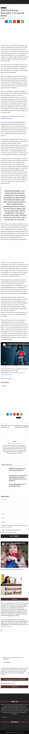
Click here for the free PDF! (7, 683)
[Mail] (16, 726)
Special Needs (3, 7)
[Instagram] (8, 726)
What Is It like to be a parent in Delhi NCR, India (7, 426)
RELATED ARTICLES (6, 462)
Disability (3, 158)
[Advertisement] (14, 251)
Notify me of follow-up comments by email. (11, 530)
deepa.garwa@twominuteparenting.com (17, 717)
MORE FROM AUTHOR (7, 464)
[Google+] (11, 456)
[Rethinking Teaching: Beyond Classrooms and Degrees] (4, 470)
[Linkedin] (14, 456)
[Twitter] (17, 456)
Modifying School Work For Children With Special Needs (21, 426)
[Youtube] (21, 456)
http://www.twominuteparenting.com (14, 443)
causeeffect (10, 312)
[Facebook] (8, 456)
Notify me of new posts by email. (9, 532)
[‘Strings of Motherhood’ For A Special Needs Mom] (4, 486)
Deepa (3, 18)
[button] (27, 2)
